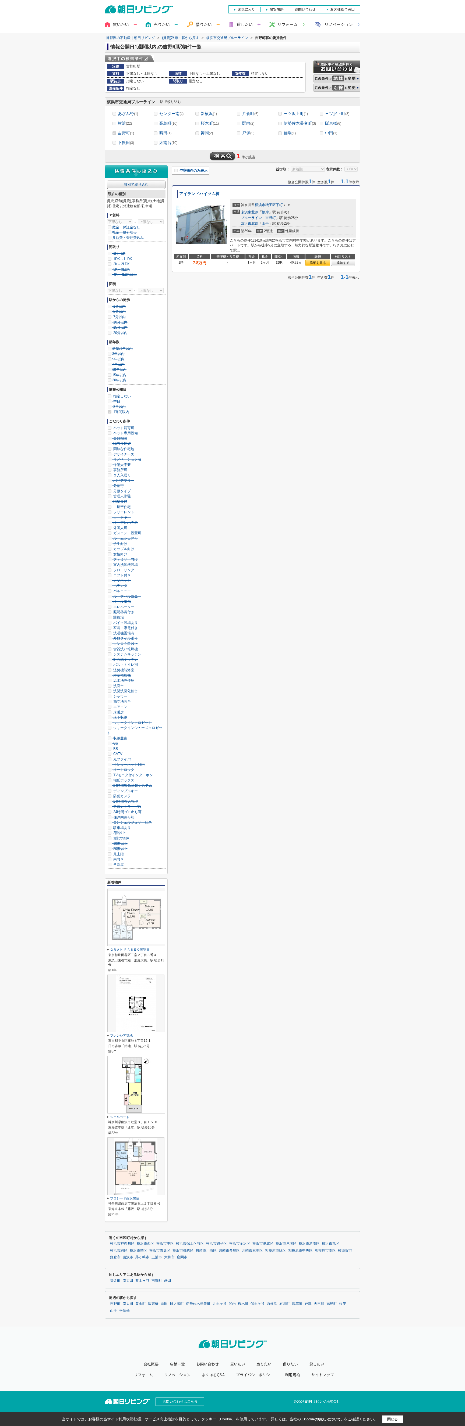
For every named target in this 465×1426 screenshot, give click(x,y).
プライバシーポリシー (255, 1374)
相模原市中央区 (300, 1250)
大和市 (169, 1257)
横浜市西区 (145, 1243)
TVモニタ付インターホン (132, 775)
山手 (265, 223)
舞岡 (207, 133)
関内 (248, 123)
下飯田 (126, 142)
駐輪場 (118, 617)
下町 (279, 205)
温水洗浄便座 (123, 680)
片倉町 (250, 113)
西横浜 (272, 1304)
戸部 (308, 1304)
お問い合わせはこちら (180, 1401)
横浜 (125, 123)
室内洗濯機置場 (125, 565)
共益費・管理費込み (128, 238)
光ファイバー (123, 759)
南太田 (128, 1281)
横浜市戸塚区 (286, 1243)
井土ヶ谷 (142, 1281)
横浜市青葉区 (159, 1250)
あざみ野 (128, 113)
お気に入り (246, 9)
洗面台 (118, 686)
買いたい (237, 1364)
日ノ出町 (177, 1304)
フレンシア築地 (121, 1035)
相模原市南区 (325, 1250)
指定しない (121, 396)
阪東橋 (333, 123)
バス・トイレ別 (125, 665)
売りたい (264, 1364)
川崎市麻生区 (252, 1250)
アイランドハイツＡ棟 (199, 194)
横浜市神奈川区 (122, 1243)
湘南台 (168, 142)
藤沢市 (128, 1257)
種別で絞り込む (136, 184)
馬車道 (297, 1304)
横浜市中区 (165, 1243)
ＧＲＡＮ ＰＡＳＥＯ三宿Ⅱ (130, 949)
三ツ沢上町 (296, 113)
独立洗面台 (121, 701)
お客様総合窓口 (342, 9)
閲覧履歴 (277, 9)
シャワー (119, 696)
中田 (331, 133)
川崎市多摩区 (229, 1250)
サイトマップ (322, 1374)
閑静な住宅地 (123, 449)
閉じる (392, 1419)
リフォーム (287, 24)
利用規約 (292, 1374)
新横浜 (209, 113)
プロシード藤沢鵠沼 (124, 1198)
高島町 (168, 123)
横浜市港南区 (309, 1243)
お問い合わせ (207, 1364)
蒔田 (165, 133)
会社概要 (150, 1364)
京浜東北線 (249, 212)
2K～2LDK (121, 264)
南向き (118, 859)
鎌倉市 (115, 1257)
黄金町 (115, 1281)
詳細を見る (318, 263)
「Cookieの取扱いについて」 (322, 1419)
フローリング (123, 570)
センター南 (171, 113)
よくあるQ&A (213, 1374)
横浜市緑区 (119, 1250)
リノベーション (339, 24)
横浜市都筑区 (182, 1250)
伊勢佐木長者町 (300, 123)
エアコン (119, 707)
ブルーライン (251, 218)
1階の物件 (120, 838)
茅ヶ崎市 (142, 1257)
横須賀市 (345, 1250)
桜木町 (210, 123)
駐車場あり (121, 828)
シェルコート (119, 1117)
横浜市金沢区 (239, 1243)
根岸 (265, 212)
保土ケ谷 (258, 1304)
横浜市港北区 (262, 1243)
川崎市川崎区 (206, 1250)
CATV (117, 754)
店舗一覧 (177, 1364)
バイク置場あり (125, 623)
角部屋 (118, 865)
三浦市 (157, 1257)
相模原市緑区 (275, 1250)
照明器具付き (123, 612)
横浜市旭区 (330, 1243)
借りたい (290, 1364)
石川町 (284, 1304)
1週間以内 (120, 412)
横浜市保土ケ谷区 (190, 1243)
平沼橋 (124, 1311)
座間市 (182, 1257)
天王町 (319, 1304)
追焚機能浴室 (123, 670)
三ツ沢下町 (337, 113)
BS (115, 749)
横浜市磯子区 (265, 205)
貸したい (316, 1364)
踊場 (290, 133)
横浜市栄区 (138, 1250)
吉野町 (126, 133)
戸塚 (248, 133)
